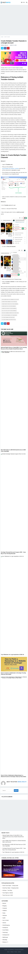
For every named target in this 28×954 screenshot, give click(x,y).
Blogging (4, 905)
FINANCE (4, 910)
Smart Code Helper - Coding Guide (10, 885)
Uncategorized (5, 934)
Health (3, 918)
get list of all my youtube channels (9, 310)
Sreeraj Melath (4, 45)
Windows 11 (5, 942)
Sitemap (12, 951)
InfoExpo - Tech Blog (7, 890)
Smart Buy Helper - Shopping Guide (10, 888)
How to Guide (7, 36)
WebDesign (5, 937)
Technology (5, 932)
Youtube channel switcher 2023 (8, 317)
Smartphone (5, 927)
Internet (4, 922)
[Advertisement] (14, 20)
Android (4, 903)
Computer (4, 908)
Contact (19, 951)
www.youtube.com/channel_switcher (10, 168)
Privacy (15, 951)
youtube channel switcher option (9, 319)
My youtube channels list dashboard (9, 315)
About (8, 951)
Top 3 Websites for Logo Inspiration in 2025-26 (12, 654)
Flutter (3, 913)
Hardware (4, 915)
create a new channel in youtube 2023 (9, 301)
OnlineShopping (6, 925)
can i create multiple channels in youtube (10, 299)
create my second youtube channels (9, 308)
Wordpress (21, 949)
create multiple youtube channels (9, 306)
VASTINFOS (11, 949)
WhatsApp (4, 939)
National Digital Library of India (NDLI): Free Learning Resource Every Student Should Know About (13, 837)
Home (2, 36)
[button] (23, 2)
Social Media (5, 930)
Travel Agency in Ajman (7, 892)
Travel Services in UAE (7, 895)
